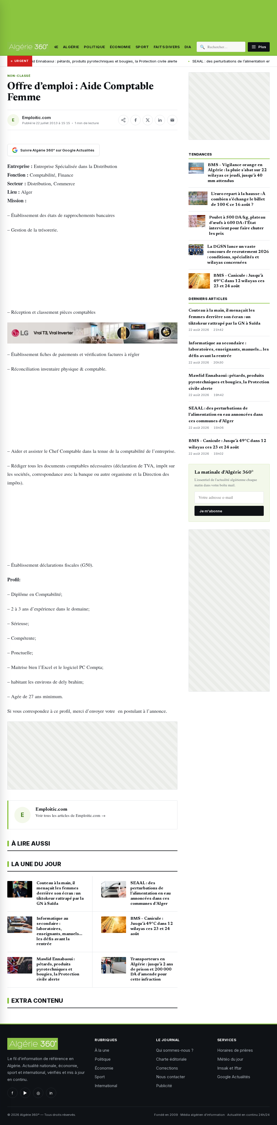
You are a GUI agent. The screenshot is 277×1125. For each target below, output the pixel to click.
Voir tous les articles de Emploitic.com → (70, 815)
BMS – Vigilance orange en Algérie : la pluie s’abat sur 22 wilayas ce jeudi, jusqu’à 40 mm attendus (237, 173)
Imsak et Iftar (229, 1068)
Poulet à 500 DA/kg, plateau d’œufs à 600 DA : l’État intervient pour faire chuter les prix (237, 225)
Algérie (71, 47)
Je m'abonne (210, 511)
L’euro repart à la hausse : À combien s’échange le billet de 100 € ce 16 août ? (238, 199)
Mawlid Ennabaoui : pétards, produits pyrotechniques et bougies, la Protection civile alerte (229, 382)
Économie (120, 47)
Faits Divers (167, 47)
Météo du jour (230, 1059)
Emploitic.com (36, 117)
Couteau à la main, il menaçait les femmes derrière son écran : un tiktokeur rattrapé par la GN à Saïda (224, 317)
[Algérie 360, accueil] (28, 46)
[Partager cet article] (123, 120)
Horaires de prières (235, 1050)
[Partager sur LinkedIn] (160, 120)
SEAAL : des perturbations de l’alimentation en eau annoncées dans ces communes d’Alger (226, 415)
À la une (102, 1050)
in (51, 1093)
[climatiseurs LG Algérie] (92, 333)
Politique (94, 47)
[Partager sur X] (148, 120)
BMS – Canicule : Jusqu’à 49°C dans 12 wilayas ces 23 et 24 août (239, 281)
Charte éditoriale (171, 1059)
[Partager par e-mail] (172, 120)
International (106, 1085)
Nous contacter (170, 1076)
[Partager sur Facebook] (135, 120)
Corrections (167, 1068)
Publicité (164, 1085)
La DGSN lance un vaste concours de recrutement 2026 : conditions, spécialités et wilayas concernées (238, 255)
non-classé (19, 76)
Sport (142, 47)
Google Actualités (233, 1076)
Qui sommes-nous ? (174, 1050)
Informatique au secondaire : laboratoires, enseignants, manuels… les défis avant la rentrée (229, 349)
